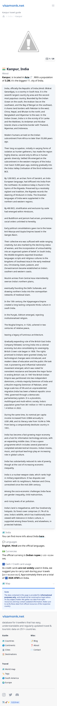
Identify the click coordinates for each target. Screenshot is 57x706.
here (41, 536)
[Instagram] (4, 694)
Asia (27, 77)
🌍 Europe (7, 682)
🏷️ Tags (5, 673)
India (10, 16)
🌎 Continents (8, 645)
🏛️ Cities (6, 649)
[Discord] (17, 694)
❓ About (35, 645)
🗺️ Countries (8, 641)
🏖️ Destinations (9, 654)
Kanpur (18, 16)
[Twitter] (10, 694)
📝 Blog (34, 641)
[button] (28, 584)
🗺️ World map (8, 669)
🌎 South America (10, 678)
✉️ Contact (36, 649)
